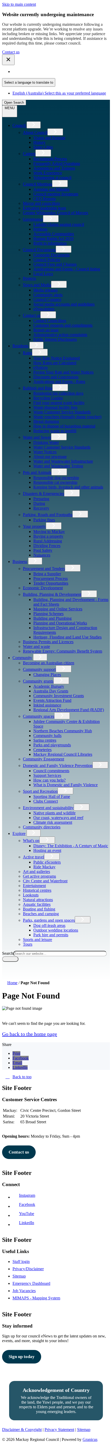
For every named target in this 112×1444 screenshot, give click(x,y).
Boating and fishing (39, 909)
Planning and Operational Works (60, 623)
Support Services (47, 775)
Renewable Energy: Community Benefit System (62, 651)
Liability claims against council (58, 224)
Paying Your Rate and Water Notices (63, 372)
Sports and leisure (37, 939)
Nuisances (41, 555)
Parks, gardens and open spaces (49, 920)
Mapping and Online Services (57, 609)
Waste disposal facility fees (55, 407)
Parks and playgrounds (52, 745)
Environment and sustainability (48, 807)
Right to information (50, 243)
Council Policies (46, 259)
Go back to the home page (29, 1034)
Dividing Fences (46, 545)
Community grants (38, 681)
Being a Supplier (47, 574)
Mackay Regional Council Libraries (62, 754)
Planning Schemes (48, 613)
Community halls (47, 735)
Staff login (21, 1261)
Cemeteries (42, 749)
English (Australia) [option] (59, 93)
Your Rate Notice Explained (56, 358)
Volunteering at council (52, 177)
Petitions (40, 229)
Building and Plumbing (52, 618)
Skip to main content (19, 4)
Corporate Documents (51, 255)
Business (20, 561)
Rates (27, 353)
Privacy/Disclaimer (28, 1269)
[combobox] (28, 82)
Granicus (90, 1439)
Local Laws (43, 273)
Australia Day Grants (50, 691)
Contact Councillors (49, 320)
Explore (19, 833)
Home (12, 983)
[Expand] (34, 124)
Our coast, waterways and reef (58, 817)
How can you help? (49, 780)
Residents (20, 346)
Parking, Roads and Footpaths (47, 514)
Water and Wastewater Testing (58, 466)
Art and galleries (36, 871)
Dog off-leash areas (49, 925)
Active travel (33, 857)
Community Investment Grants (58, 695)
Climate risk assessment (52, 822)
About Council (35, 132)
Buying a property (48, 536)
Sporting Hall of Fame (51, 796)
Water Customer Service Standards (61, 447)
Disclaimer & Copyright (22, 1429)
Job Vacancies (24, 1290)
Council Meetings (37, 184)
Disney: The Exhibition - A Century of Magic (70, 846)
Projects (29, 278)
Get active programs (39, 876)
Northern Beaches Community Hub (62, 731)
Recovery (41, 508)
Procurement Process (50, 578)
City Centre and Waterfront (45, 881)
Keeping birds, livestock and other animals (68, 487)
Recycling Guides (48, 398)
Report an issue (46, 330)
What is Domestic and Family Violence (65, 785)
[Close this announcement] (8, 59)
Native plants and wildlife (54, 813)
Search (7, 953)
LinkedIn (27, 1222)
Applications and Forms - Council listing (66, 269)
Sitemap (19, 1276)
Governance (33, 219)
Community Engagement (43, 759)
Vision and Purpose (49, 137)
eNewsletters (43, 309)
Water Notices (45, 452)
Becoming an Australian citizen (48, 663)
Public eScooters (47, 862)
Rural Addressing (47, 541)
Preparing (41, 499)
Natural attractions (38, 899)
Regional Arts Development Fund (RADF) (68, 710)
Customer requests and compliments (62, 325)
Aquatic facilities (37, 904)
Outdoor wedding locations (55, 930)
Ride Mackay (44, 867)
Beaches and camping (41, 914)
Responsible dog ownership (56, 477)
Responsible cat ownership (55, 482)
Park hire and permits (50, 935)
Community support (39, 669)
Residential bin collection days (58, 393)
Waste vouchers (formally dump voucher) (67, 416)
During (39, 503)
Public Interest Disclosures (55, 339)
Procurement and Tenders (44, 568)
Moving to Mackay (49, 531)
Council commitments (51, 771)
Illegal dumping (46, 421)
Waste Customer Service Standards (62, 412)
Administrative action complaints (60, 334)
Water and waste (36, 646)
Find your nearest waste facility (59, 402)
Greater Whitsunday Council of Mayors (55, 212)
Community (22, 657)
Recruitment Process (50, 159)
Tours (27, 944)
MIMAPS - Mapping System (36, 1298)
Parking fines (44, 520)
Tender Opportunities (50, 583)
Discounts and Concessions (55, 377)
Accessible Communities (53, 234)
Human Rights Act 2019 (53, 238)
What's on (31, 840)
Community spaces (38, 716)
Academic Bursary (48, 686)
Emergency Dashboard (31, 1283)
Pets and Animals (37, 472)
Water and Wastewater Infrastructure (63, 461)
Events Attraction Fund (52, 700)
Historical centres (37, 890)
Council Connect (47, 299)
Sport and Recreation (40, 791)
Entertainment (34, 885)
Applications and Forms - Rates (59, 381)
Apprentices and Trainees (54, 168)
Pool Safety (42, 550)
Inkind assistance (47, 705)
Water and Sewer (37, 437)
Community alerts (48, 295)
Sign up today (22, 1356)
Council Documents (39, 249)
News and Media (37, 285)
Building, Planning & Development (52, 594)
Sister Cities (43, 147)
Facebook (28, 1204)
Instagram (28, 1195)
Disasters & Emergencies (43, 493)
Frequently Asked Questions (56, 163)
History (39, 142)
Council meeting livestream (55, 194)
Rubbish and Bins (37, 388)
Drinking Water (46, 442)
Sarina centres (44, 740)
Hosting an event (47, 850)
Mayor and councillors (41, 203)
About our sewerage (50, 456)
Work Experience (47, 173)
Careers (29, 153)
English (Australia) (59, 71)
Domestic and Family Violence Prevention (57, 765)
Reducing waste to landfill (54, 431)
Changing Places (47, 674)
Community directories (41, 827)
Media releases (45, 290)
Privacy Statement (59, 1429)
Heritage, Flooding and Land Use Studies (67, 637)
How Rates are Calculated (54, 363)
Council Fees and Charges (55, 264)
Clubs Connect (45, 801)
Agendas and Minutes (51, 189)
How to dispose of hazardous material (64, 426)
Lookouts (31, 895)
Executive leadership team (44, 208)
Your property (34, 526)
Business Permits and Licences (48, 642)
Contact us (11, 52)
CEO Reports (44, 198)
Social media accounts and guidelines (64, 304)
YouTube (27, 1213)
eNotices (40, 367)
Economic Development (43, 588)
